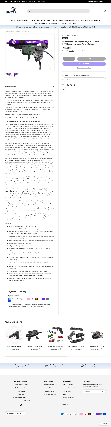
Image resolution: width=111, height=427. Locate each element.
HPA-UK (10, 421)
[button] (105, 11)
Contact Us (65, 401)
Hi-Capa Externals (14, 346)
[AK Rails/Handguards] (76, 335)
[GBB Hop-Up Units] (97, 335)
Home (6, 31)
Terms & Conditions (68, 384)
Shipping (71, 51)
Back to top (55, 372)
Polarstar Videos (49, 388)
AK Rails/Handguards (76, 346)
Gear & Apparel (40, 23)
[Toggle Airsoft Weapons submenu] (29, 20)
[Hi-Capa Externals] (14, 335)
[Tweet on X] (68, 85)
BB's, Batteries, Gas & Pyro (89, 20)
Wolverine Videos (49, 384)
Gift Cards (72, 23)
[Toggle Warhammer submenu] (58, 23)
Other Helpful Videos (50, 394)
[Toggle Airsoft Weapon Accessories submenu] (79, 20)
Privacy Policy (66, 391)
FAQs (64, 394)
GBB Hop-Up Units (97, 346)
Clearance (64, 23)
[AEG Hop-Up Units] (35, 335)
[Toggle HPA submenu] (15, 20)
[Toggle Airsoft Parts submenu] (56, 20)
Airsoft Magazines (37, 20)
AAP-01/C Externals (55, 346)
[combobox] (58, 11)
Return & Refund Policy (69, 388)
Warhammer (53, 23)
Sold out (91, 59)
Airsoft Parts (51, 20)
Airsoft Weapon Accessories (68, 20)
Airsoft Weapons (22, 20)
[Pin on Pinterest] (74, 85)
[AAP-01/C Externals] (55, 335)
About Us (65, 404)
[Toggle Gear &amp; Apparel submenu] (46, 23)
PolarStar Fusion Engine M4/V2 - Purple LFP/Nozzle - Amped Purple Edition (19, 31)
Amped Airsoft (66, 35)
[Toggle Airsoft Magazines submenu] (45, 20)
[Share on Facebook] (71, 85)
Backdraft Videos (49, 391)
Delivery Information (68, 397)
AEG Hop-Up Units (35, 346)
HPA (12, 20)
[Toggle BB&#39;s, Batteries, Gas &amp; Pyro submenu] (100, 20)
